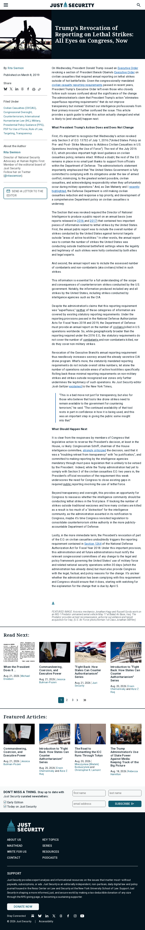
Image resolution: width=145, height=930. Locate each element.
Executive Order (128, 68)
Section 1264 (93, 543)
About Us (14, 839)
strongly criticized (94, 450)
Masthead (15, 845)
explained (75, 386)
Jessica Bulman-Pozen (52, 681)
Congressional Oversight (18, 112)
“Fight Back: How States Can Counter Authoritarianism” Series (88, 672)
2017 (93, 221)
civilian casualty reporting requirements (77, 85)
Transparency (24, 133)
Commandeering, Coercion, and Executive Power (50, 670)
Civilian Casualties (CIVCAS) (20, 108)
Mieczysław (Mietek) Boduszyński (87, 766)
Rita (12, 152)
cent (134, 187)
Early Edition (15, 802)
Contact (13, 857)
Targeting (9, 133)
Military (36, 120)
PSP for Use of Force (16, 129)
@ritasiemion (12, 175)
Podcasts (50, 857)
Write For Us (17, 851)
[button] (138, 4)
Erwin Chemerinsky (122, 688)
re (130, 187)
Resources (50, 851)
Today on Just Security (22, 806)
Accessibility (46, 921)
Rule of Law (35, 129)
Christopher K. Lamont (88, 770)
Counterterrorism (14, 116)
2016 (81, 221)
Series (47, 845)
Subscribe (122, 803)
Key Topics (50, 839)
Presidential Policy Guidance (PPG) (24, 124)
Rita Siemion (16, 68)
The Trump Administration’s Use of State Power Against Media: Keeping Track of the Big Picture (125, 757)
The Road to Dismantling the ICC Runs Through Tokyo (89, 752)
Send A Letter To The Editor (25, 193)
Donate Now (23, 906)
